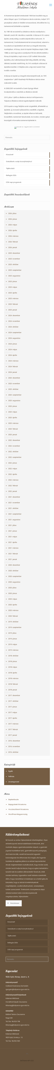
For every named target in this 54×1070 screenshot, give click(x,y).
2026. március (13, 236)
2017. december (14, 695)
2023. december (14, 378)
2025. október (13, 264)
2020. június (12, 593)
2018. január (12, 690)
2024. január (12, 372)
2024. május (12, 349)
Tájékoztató (10, 168)
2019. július (12, 633)
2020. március (13, 610)
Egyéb (10, 771)
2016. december (14, 741)
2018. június (12, 661)
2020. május (12, 599)
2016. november (14, 746)
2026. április (12, 230)
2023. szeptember (14, 395)
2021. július (12, 525)
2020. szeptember (14, 576)
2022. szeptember (14, 457)
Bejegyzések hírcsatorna (17, 804)
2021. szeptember (14, 514)
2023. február (13, 429)
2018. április (12, 673)
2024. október (13, 327)
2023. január (12, 435)
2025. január (12, 310)
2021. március (13, 548)
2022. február (13, 486)
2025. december (14, 253)
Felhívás (11, 776)
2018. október (13, 656)
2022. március (13, 480)
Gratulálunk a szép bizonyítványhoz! (19, 161)
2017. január (12, 735)
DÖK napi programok (13, 182)
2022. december (14, 440)
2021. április (12, 542)
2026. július (12, 213)
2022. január (12, 491)
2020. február (13, 616)
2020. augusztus (14, 582)
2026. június (12, 219)
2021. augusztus (14, 520)
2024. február (13, 366)
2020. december (14, 565)
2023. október (13, 389)
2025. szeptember (14, 270)
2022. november (14, 446)
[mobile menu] (50, 5)
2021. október (13, 508)
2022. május (12, 469)
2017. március (13, 724)
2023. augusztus (14, 400)
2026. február (13, 242)
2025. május (12, 287)
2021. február (13, 554)
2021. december (14, 497)
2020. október (13, 571)
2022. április (12, 474)
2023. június (12, 406)
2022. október (13, 452)
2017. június (12, 707)
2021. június (12, 531)
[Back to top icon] (27, 1053)
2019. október (13, 622)
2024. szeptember (14, 332)
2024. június (12, 344)
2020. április (12, 605)
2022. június (12, 463)
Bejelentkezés (13, 799)
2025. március (13, 298)
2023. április (12, 417)
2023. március (13, 423)
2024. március (13, 361)
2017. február (13, 729)
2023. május (12, 412)
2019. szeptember (14, 627)
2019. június (12, 639)
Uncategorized (13, 782)
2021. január (12, 559)
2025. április (12, 293)
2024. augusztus (14, 338)
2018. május (12, 667)
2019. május (12, 644)
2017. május (12, 712)
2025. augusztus (14, 276)
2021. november (14, 503)
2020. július (12, 588)
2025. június (12, 281)
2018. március (13, 678)
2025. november (14, 259)
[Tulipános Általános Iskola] (27, 5)
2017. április (12, 718)
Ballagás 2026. (11, 175)
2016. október (13, 752)
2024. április (12, 355)
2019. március (13, 650)
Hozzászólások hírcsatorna (18, 809)
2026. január (12, 247)
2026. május (12, 225)
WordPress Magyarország (17, 814)
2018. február (13, 684)
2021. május (12, 537)
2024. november (14, 321)
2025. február (13, 304)
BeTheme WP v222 (27, 1061)
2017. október (13, 701)
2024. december (14, 315)
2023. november (14, 383)
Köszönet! (9, 155)
